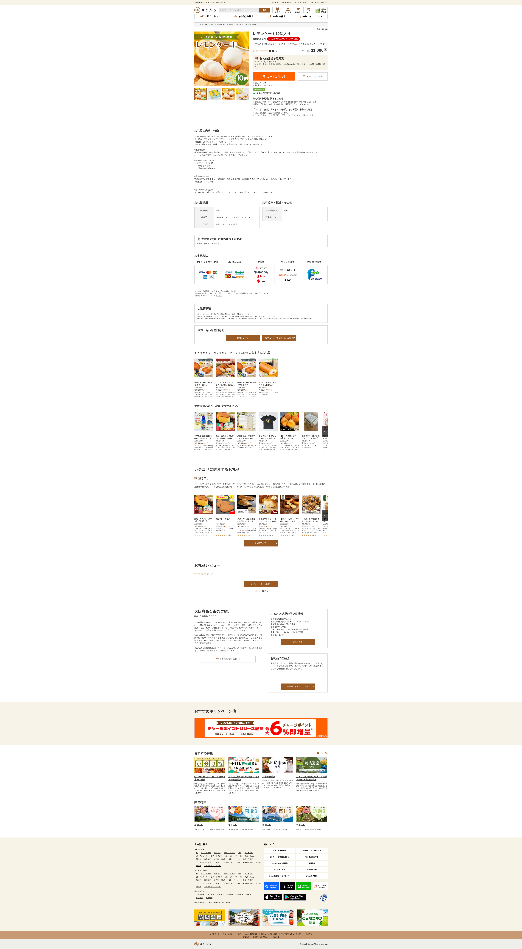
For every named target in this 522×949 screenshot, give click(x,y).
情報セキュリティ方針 (269, 934)
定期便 (198, 866)
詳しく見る (297, 642)
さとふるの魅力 (312, 876)
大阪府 (205, 616)
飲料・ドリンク (216, 856)
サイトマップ (214, 934)
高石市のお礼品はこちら (297, 686)
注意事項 (257, 85)
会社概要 (246, 937)
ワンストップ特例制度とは (279, 857)
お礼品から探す (200, 849)
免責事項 (309, 934)
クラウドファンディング (319, 3)
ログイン (274, 3)
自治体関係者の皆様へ (261, 937)
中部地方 (230, 894)
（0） (276, 51)
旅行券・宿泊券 (219, 859)
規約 (239, 934)
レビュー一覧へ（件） (261, 584)
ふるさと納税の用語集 (279, 863)
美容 (217, 862)
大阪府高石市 (259, 39)
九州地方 (209, 898)
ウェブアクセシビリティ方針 (291, 934)
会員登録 (312, 863)
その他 (258, 862)
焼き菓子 (234, 224)
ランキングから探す (201, 870)
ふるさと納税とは (279, 850)
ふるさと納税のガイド (278, 10)
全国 (196, 616)
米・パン (217, 853)
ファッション (227, 862)
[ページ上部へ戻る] (512, 931)
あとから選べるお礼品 (212, 866)
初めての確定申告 (311, 857)
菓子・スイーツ (222, 224)
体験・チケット (234, 859)
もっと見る (323, 753)
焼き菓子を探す (261, 543)
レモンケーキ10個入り (272, 34)
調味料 (198, 859)
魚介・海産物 (206, 853)
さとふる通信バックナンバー (279, 876)
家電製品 (207, 859)
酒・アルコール (202, 856)
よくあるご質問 (300, 3)
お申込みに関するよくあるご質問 (279, 338)
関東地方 (220, 894)
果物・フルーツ (229, 853)
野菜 (239, 853)
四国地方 (199, 898)
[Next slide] (325, 431)
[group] (221, 59)
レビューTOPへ (261, 591)
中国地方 (249, 894)
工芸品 (237, 862)
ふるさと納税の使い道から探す (218, 902)
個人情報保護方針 (251, 934)
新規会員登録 (286, 3)
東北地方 (211, 894)
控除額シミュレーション (312, 850)
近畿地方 (240, 894)
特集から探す (199, 902)
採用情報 (276, 937)
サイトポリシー (228, 934)
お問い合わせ (242, 338)
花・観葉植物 (248, 862)
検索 (264, 10)
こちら (219, 296)
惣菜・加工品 (249, 856)
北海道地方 (200, 894)
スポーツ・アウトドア (204, 862)
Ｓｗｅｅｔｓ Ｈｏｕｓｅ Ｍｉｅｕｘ (233, 217)
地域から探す (199, 891)
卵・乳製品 (249, 853)
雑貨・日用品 (248, 859)
